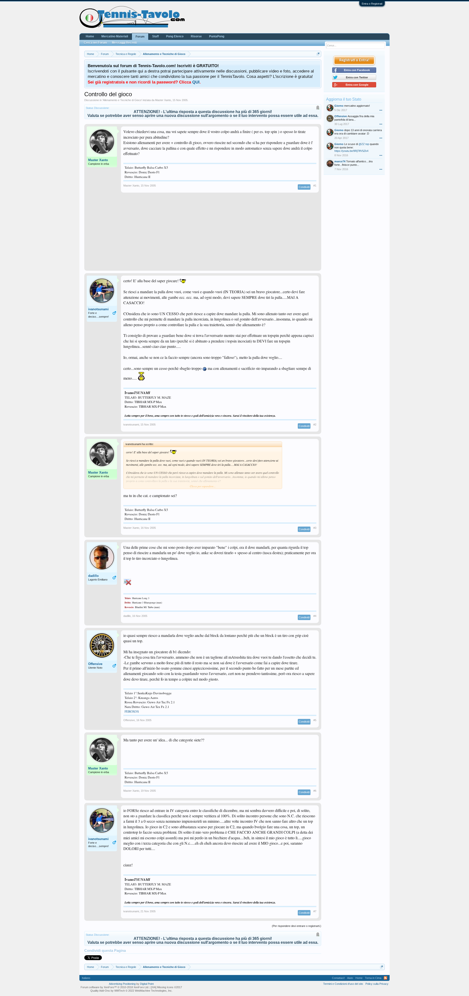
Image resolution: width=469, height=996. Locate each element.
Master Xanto (163, 100)
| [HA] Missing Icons (166, 987)
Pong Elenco (174, 36)
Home (90, 36)
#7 (314, 911)
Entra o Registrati (372, 3)
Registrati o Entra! (354, 60)
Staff (155, 36)
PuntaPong (216, 36)
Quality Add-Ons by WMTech (131, 990)
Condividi (304, 187)
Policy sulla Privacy (376, 983)
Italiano (86, 977)
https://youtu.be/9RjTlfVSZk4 (351, 150)
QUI (196, 82)
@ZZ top (364, 144)
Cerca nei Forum (95, 42)
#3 (314, 527)
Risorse (196, 36)
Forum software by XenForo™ (115, 987)
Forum (140, 36)
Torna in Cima (373, 977)
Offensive (95, 664)
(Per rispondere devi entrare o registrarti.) (296, 925)
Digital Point (147, 983)
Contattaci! (338, 977)
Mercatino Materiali (114, 36)
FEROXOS (132, 711)
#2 (314, 424)
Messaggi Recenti (124, 42)
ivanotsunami (98, 309)
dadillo (93, 576)
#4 (314, 615)
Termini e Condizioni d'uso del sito (343, 983)
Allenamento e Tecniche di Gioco (122, 100)
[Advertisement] (203, 234)
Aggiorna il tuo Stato (343, 99)
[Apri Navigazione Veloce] (318, 53)
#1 (314, 185)
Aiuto (350, 977)
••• (380, 110)
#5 (314, 720)
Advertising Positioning (122, 983)
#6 (314, 790)
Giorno (338, 105)
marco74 (339, 161)
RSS (385, 978)
